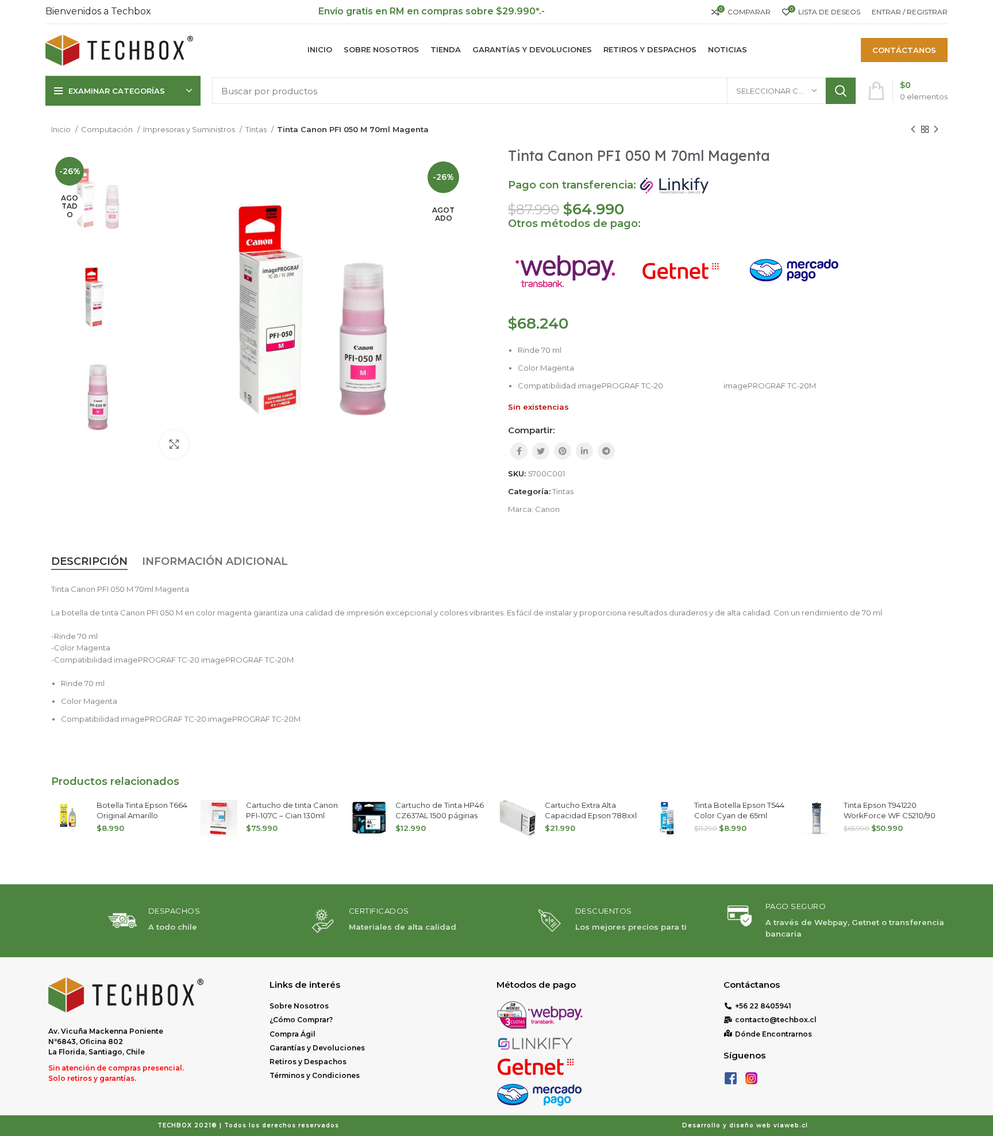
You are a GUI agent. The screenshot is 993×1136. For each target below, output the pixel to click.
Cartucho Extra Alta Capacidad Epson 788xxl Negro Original (591, 815)
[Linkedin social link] (584, 451)
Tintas (256, 129)
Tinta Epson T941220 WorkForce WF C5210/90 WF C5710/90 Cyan (890, 815)
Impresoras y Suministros (190, 129)
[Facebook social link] (519, 451)
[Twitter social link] (540, 451)
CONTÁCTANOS (904, 50)
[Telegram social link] (606, 451)
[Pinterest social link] (562, 451)
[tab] (89, 562)
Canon (547, 509)
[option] (97, 198)
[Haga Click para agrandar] (174, 444)
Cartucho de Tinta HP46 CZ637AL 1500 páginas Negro (439, 815)
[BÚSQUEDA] (841, 91)
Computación (107, 129)
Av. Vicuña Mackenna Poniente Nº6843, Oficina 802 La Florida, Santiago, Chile (105, 1041)
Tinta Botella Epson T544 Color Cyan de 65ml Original (739, 815)
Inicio (61, 129)
